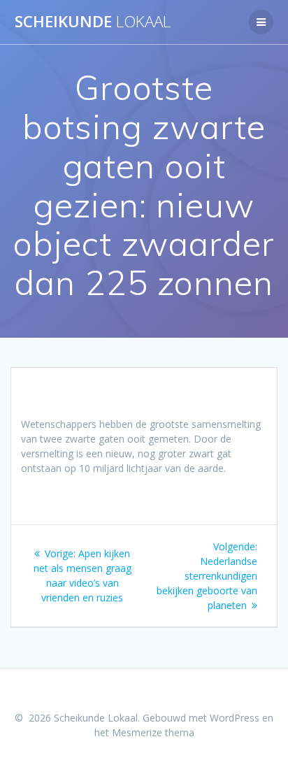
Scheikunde (93, 21)
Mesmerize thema (153, 732)
